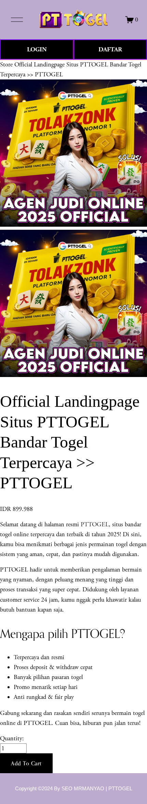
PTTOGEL (95, 524)
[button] (26, 763)
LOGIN (37, 49)
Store (6, 64)
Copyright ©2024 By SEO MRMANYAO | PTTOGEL (73, 788)
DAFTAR (110, 49)
